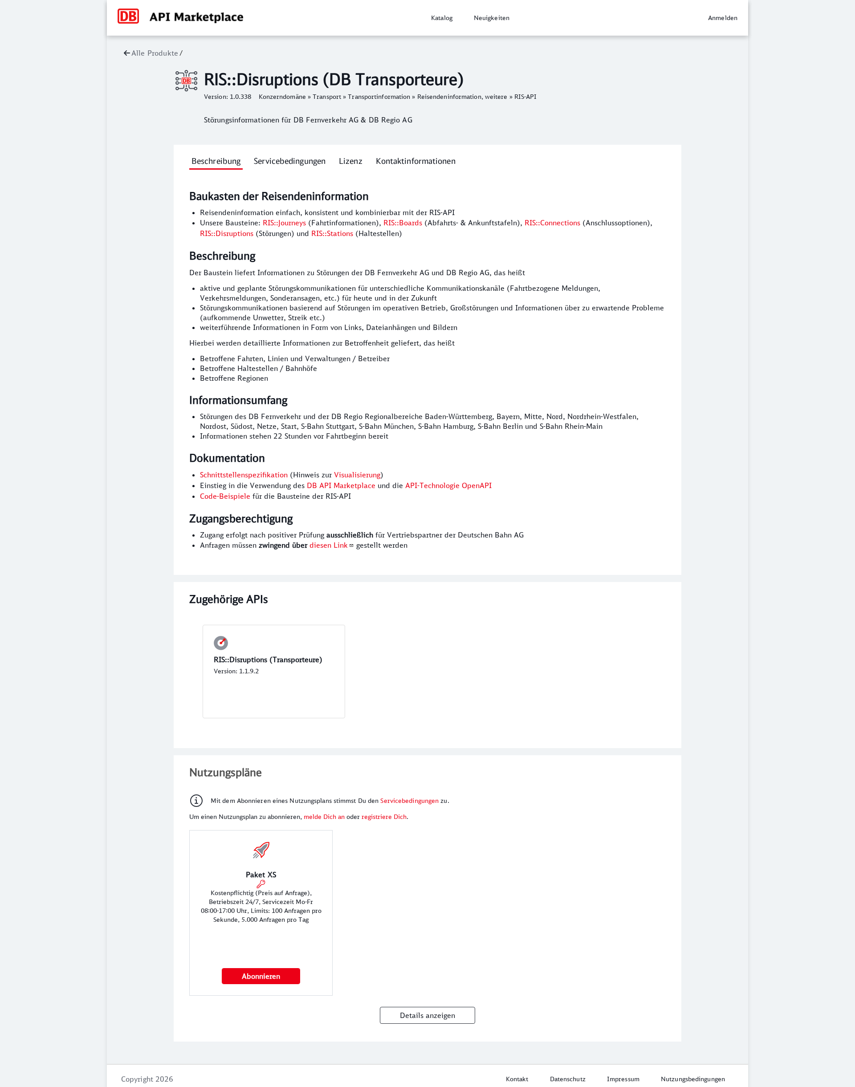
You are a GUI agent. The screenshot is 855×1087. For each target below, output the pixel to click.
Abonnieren (261, 976)
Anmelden (722, 18)
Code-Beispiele (225, 496)
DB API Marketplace (341, 485)
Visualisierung (357, 474)
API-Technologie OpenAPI (448, 485)
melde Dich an (325, 817)
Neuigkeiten (491, 18)
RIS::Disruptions (226, 233)
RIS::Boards (402, 222)
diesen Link (328, 545)
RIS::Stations (332, 233)
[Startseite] (128, 22)
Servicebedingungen (409, 801)
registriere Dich (384, 817)
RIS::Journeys (284, 222)
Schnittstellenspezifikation (244, 474)
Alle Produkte (154, 53)
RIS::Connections (552, 222)
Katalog (441, 18)
